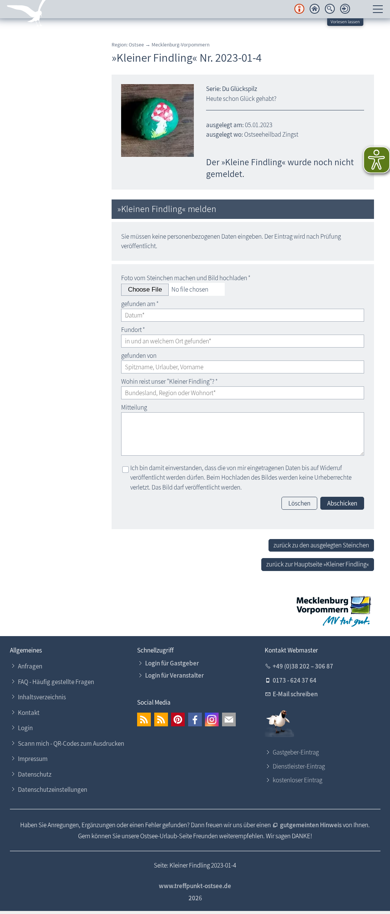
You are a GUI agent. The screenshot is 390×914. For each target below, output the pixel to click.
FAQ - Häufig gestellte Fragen (56, 682)
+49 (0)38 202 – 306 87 (303, 666)
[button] (144, 719)
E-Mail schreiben (295, 694)
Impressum (33, 758)
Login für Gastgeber (172, 663)
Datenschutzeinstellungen (52, 789)
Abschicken (342, 503)
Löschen (299, 503)
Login (25, 728)
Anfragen (30, 666)
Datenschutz (34, 774)
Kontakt (29, 712)
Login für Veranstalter (174, 675)
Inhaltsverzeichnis (42, 697)
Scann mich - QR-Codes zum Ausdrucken (71, 743)
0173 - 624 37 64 (294, 680)
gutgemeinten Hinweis (311, 825)
